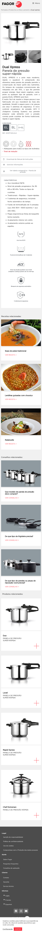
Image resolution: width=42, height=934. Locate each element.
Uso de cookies (8, 845)
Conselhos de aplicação (11, 868)
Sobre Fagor (7, 859)
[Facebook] (16, 911)
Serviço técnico (8, 886)
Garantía (6, 882)
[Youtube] (26, 911)
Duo (5, 636)
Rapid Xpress (9, 750)
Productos (12, 10)
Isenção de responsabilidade (13, 837)
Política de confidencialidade (13, 841)
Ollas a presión (23, 10)
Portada (4, 10)
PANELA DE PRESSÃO (12, 638)
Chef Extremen (9, 807)
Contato (6, 877)
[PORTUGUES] (12, 4)
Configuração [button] (8, 929)
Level (5, 693)
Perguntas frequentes (10, 864)
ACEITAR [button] (18, 929)
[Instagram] (21, 911)
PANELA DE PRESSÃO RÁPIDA (15, 810)
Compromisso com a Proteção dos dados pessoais (20, 850)
